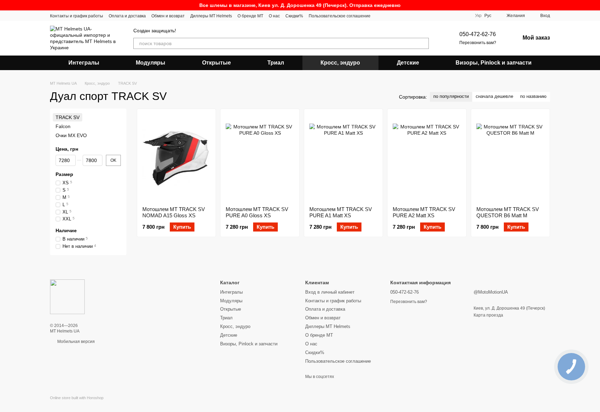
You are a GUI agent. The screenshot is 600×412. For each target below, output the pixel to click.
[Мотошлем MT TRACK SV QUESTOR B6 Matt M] (510, 157)
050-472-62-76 (477, 34)
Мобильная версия (75, 341)
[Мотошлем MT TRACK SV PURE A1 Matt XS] (343, 157)
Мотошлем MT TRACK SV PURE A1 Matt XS (340, 212)
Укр (478, 16)
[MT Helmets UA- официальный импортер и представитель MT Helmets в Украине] (67, 296)
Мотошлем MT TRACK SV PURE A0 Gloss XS (257, 212)
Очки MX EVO (71, 135)
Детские (408, 63)
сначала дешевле (494, 96)
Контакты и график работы (76, 16)
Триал (275, 63)
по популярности (451, 96)
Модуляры (150, 63)
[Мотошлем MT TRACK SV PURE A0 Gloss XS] (260, 157)
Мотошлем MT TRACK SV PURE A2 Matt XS (424, 212)
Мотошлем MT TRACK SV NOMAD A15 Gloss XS (173, 212)
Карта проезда (488, 315)
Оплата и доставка (127, 16)
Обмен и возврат (168, 16)
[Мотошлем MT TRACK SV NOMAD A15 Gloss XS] (176, 157)
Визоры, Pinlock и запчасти (494, 63)
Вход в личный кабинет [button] (330, 292)
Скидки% (294, 16)
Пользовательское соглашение (339, 16)
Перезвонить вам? (477, 42)
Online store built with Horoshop (76, 398)
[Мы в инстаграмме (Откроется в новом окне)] (380, 15)
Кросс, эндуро (340, 63)
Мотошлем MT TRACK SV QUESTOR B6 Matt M (507, 212)
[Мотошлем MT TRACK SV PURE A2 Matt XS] (427, 157)
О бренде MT (250, 16)
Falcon (63, 126)
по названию (533, 96)
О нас (274, 16)
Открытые (216, 63)
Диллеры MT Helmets (211, 16)
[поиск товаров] (423, 43)
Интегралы (83, 63)
